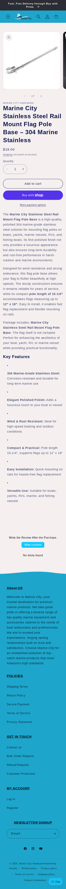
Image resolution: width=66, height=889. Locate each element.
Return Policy (16, 695)
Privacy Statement (19, 722)
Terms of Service (18, 713)
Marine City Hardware (31, 863)
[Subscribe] (54, 833)
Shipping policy (46, 874)
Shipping (8, 154)
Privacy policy (49, 868)
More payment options (33, 204)
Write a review (32, 544)
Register (12, 808)
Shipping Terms (17, 686)
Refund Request (18, 765)
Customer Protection (21, 773)
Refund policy (29, 868)
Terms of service (24, 874)
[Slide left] (25, 96)
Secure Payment (18, 704)
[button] (8, 16)
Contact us (14, 747)
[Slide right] (41, 96)
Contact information (35, 880)
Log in (11, 799)
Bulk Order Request (20, 756)
